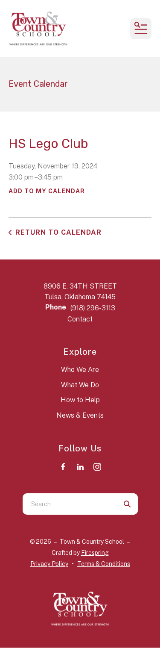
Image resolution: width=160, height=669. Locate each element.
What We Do (80, 385)
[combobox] (69, 504)
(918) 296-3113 (92, 308)
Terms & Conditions (103, 563)
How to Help (80, 400)
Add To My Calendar (47, 191)
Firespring (95, 552)
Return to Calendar (58, 232)
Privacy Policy (49, 563)
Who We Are (80, 369)
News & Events (80, 415)
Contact (80, 319)
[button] (140, 28)
